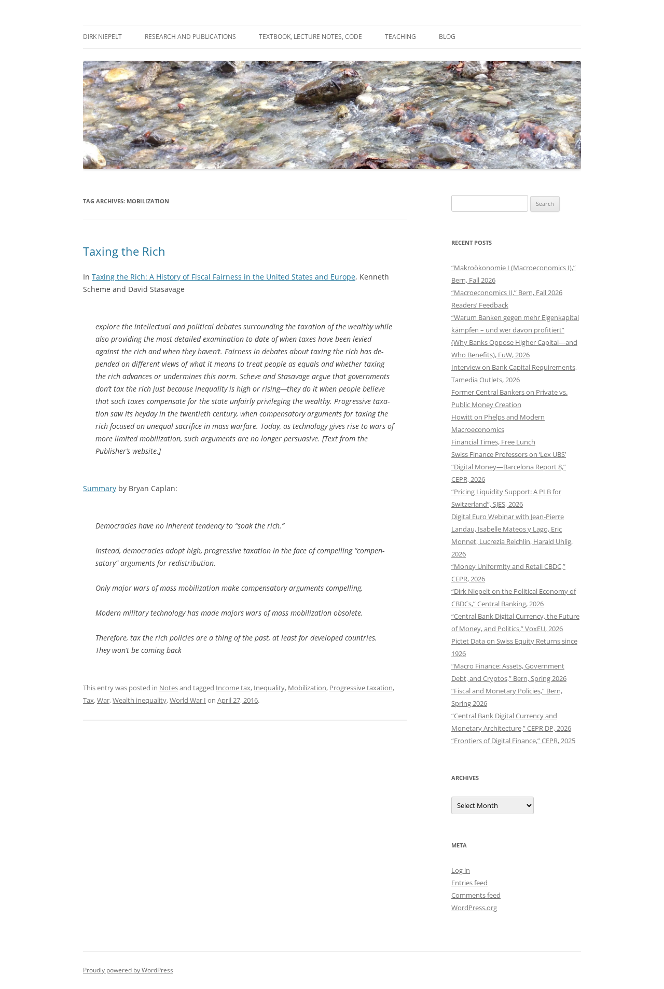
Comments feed (476, 895)
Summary (99, 488)
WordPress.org (474, 907)
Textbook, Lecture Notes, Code (310, 36)
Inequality (269, 687)
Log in (460, 870)
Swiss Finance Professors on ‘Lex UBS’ (508, 454)
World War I (188, 700)
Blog (447, 36)
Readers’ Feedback (479, 305)
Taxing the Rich (124, 251)
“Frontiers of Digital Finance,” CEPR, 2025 (513, 740)
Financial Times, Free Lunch (493, 442)
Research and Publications (190, 36)
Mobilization (307, 687)
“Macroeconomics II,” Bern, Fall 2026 (506, 292)
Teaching (400, 36)
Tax (88, 700)
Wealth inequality (140, 700)
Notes (168, 687)
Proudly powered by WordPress (128, 970)
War (103, 700)
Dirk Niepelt (102, 36)
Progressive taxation (361, 687)
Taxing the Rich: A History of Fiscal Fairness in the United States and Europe (223, 277)
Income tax (233, 687)
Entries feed (469, 882)
